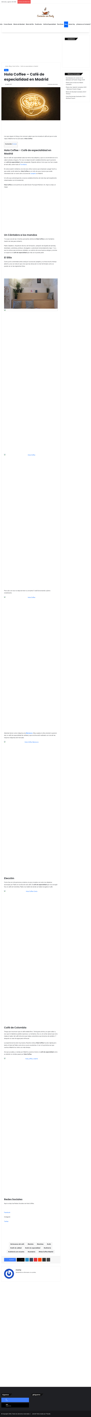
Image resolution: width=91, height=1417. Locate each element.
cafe (49, 1244)
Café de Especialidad (49, 24)
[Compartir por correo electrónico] (44, 1259)
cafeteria (48, 1248)
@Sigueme (36, 1395)
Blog (66, 24)
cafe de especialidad (33, 1248)
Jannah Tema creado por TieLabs (41, 1414)
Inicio (6, 66)
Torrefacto (23, 164)
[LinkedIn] (27, 1259)
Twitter (6, 1221)
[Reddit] (40, 1259)
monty (18, 1270)
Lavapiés (33, 173)
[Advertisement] (30, 47)
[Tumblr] (31, 1259)
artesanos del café (17, 1244)
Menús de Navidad (19, 24)
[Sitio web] (17, 1275)
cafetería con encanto (16, 1252)
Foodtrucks (38, 24)
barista (31, 1244)
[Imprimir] (48, 1259)
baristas (40, 1244)
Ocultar (14, 144)
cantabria (32, 1252)
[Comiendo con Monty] (45, 12)
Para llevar (60, 24)
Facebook (7, 1212)
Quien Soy (72, 24)
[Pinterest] (35, 1259)
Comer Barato (8, 24)
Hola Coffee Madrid (46, 1252)
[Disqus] (30, 1308)
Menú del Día (30, 24)
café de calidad (16, 1248)
